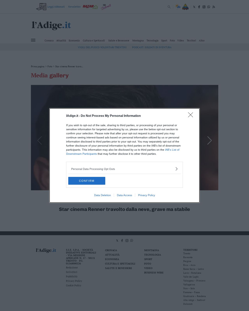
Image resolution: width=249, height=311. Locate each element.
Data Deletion (102, 195)
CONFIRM (87, 180)
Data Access (124, 195)
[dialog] (124, 155)
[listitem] (124, 169)
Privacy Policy (146, 195)
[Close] (192, 116)
